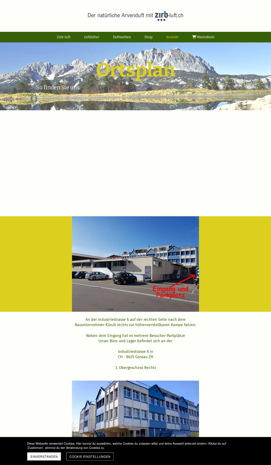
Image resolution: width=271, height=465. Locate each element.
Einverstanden (44, 456)
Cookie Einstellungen (90, 456)
